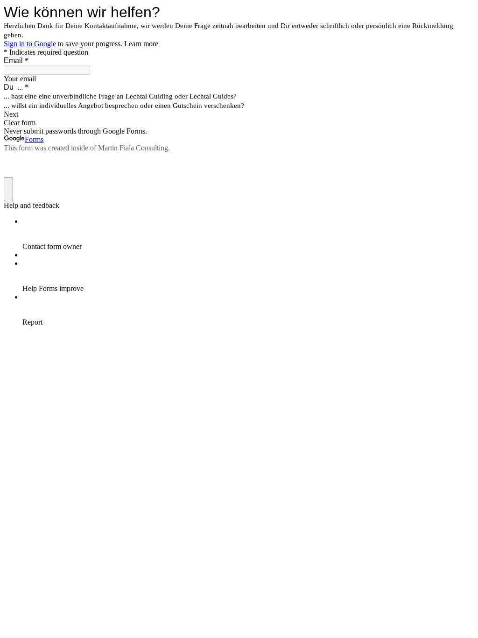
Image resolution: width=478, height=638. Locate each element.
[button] (239, 114)
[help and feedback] (8, 189)
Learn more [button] (141, 44)
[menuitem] (248, 234)
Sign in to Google (30, 44)
